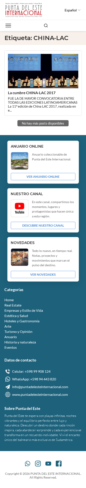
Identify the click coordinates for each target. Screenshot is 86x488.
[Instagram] (37, 463)
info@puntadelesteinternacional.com (40, 387)
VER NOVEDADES (43, 274)
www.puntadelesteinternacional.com (40, 394)
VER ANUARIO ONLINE (43, 176)
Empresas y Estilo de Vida (23, 310)
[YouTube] (48, 463)
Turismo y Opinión (18, 331)
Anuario (10, 337)
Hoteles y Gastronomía (21, 321)
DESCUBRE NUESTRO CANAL (43, 225)
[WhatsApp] (27, 463)
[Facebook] (58, 463)
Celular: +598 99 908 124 (31, 371)
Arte (7, 326)
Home (9, 300)
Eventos (10, 347)
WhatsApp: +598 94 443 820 (34, 379)
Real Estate (12, 305)
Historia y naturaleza (20, 342)
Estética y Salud (16, 316)
